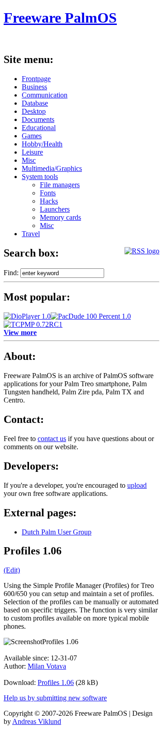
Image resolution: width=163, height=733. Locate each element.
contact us (52, 438)
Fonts (48, 193)
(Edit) (12, 570)
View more (20, 332)
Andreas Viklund (36, 721)
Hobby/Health (42, 144)
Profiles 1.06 (56, 682)
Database (35, 103)
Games (32, 136)
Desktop (34, 111)
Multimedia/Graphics (52, 168)
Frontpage (36, 79)
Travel (31, 234)
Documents (38, 119)
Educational (39, 127)
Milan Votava (47, 666)
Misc (29, 160)
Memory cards (60, 217)
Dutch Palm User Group (56, 532)
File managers (60, 185)
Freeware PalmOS (60, 18)
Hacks (49, 201)
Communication (44, 95)
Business (34, 87)
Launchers (55, 209)
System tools (40, 176)
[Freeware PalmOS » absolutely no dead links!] (142, 251)
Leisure (32, 152)
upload (137, 485)
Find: (11, 273)
